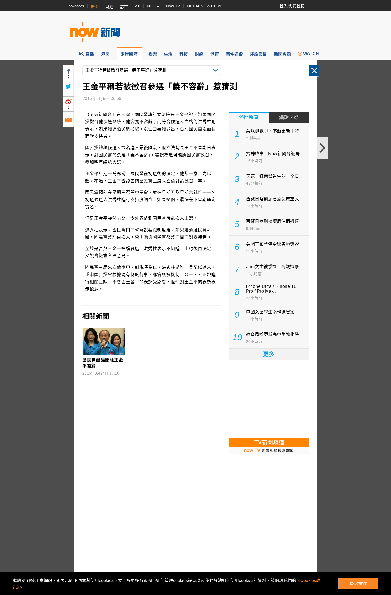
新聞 (95, 7)
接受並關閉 (358, 584)
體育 (124, 7)
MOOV (153, 6)
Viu (137, 6)
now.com (76, 6)
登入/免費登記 (292, 6)
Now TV (173, 6)
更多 (268, 354)
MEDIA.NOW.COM (204, 6)
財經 (109, 7)
